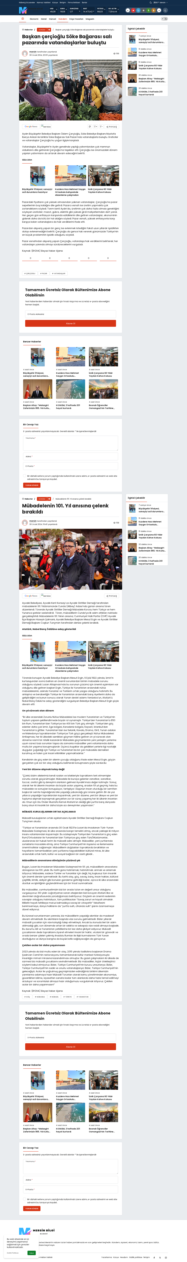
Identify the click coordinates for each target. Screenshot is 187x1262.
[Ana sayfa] (22, 18)
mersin (32, 51)
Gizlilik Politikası (13, 1253)
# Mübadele (40, 997)
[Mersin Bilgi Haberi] (32, 10)
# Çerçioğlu (29, 273)
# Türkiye (67, 997)
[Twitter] (160, 1257)
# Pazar (43, 273)
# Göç (27, 997)
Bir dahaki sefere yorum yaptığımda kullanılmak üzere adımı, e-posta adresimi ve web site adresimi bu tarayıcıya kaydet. (72, 478)
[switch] (164, 18)
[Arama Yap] (165, 10)
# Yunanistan (83, 997)
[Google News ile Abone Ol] (31, 126)
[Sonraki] (159, 10)
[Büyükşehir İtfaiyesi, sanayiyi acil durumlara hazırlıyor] (37, 181)
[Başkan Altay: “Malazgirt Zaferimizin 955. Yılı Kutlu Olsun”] (37, 394)
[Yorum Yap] (90, 126)
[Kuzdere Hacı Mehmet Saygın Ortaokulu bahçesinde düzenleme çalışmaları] (70, 181)
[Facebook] (154, 1257)
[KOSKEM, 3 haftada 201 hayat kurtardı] (70, 394)
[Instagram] (166, 1257)
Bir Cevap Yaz (30, 424)
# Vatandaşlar (58, 273)
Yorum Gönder (31, 485)
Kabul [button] (32, 1253)
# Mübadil (54, 997)
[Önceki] (128, 10)
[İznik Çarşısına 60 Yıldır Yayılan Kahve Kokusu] (103, 181)
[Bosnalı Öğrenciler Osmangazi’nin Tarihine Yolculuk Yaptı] (103, 394)
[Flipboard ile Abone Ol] (46, 126)
